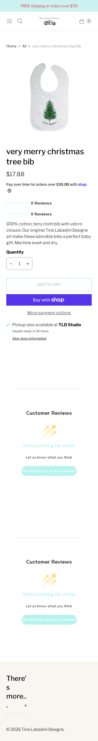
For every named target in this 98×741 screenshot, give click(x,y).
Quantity (15, 252)
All (24, 46)
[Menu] (9, 21)
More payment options (49, 312)
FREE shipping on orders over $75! (49, 6)
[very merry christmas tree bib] (49, 97)
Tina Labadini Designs (42, 729)
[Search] (20, 21)
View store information (29, 338)
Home (11, 46)
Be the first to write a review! (49, 470)
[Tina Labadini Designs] (49, 21)
